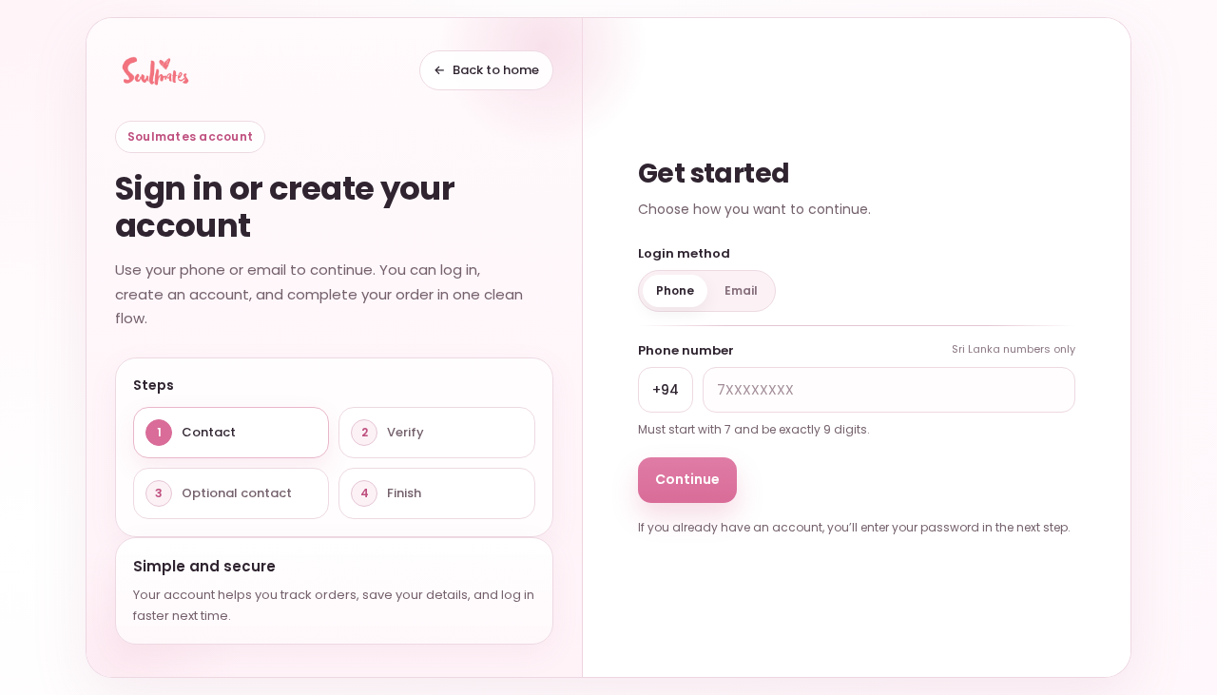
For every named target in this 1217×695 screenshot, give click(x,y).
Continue (687, 479)
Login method (684, 253)
